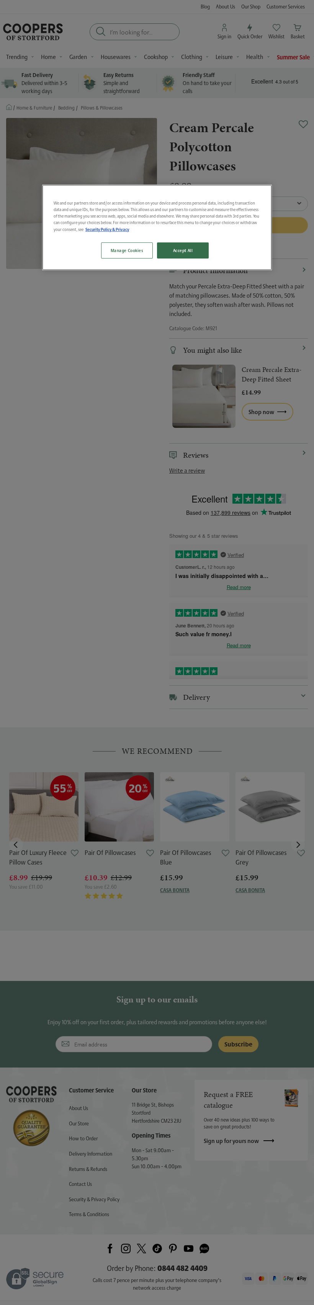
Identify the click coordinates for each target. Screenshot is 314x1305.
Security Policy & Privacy (107, 229)
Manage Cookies (127, 250)
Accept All (183, 250)
